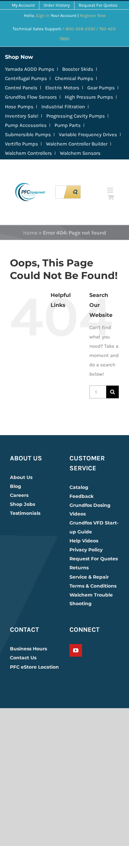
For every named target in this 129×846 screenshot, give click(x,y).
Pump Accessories (26, 125)
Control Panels (21, 88)
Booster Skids (77, 69)
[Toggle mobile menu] (110, 190)
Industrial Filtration (63, 107)
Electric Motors (62, 88)
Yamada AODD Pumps (29, 69)
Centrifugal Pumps (26, 78)
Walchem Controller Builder (77, 144)
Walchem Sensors (80, 153)
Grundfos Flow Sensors (31, 97)
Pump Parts (68, 125)
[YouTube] (75, 650)
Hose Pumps (19, 107)
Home (30, 233)
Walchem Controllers (28, 153)
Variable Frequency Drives (88, 135)
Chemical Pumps (74, 78)
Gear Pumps (101, 88)
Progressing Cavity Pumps (75, 116)
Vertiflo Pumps (21, 144)
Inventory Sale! (21, 116)
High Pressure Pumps (89, 97)
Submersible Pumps (28, 135)
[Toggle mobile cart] (111, 197)
